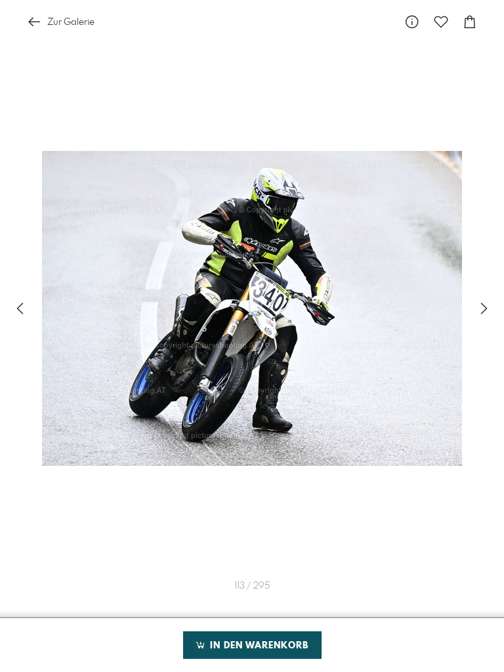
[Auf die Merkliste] (441, 22)
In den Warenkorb (257, 645)
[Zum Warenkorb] (470, 22)
